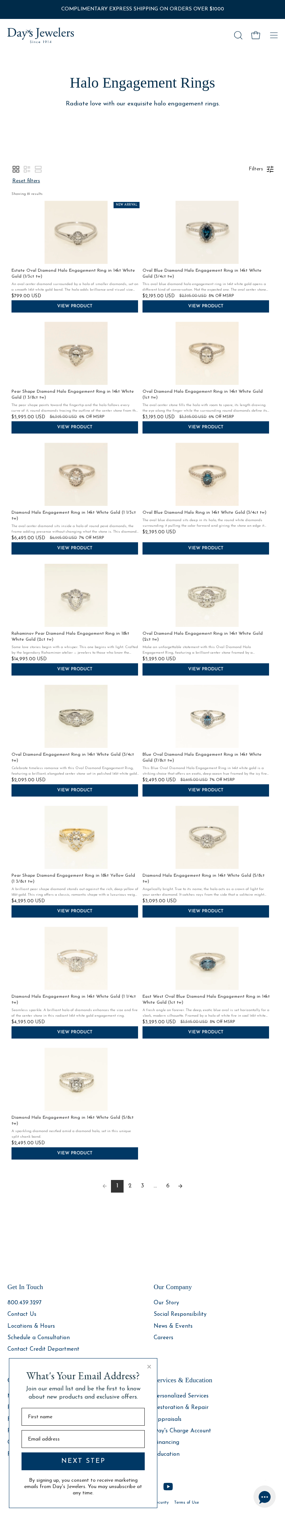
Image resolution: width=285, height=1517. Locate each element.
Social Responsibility (180, 1314)
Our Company (173, 1287)
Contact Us (21, 1314)
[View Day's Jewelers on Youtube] (168, 1486)
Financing (166, 1442)
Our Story (166, 1303)
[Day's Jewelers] (40, 35)
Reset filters (26, 181)
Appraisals (167, 1419)
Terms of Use (186, 1502)
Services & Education (183, 1380)
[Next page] (180, 1186)
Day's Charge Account (182, 1431)
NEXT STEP (83, 1461)
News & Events (173, 1326)
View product (74, 306)
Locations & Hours (31, 1326)
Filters (256, 169)
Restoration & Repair (181, 1407)
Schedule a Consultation (38, 1338)
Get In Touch (25, 1287)
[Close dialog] (149, 1366)
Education (167, 1454)
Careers (163, 1338)
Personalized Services (181, 1396)
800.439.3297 (24, 1303)
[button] (237, 35)
